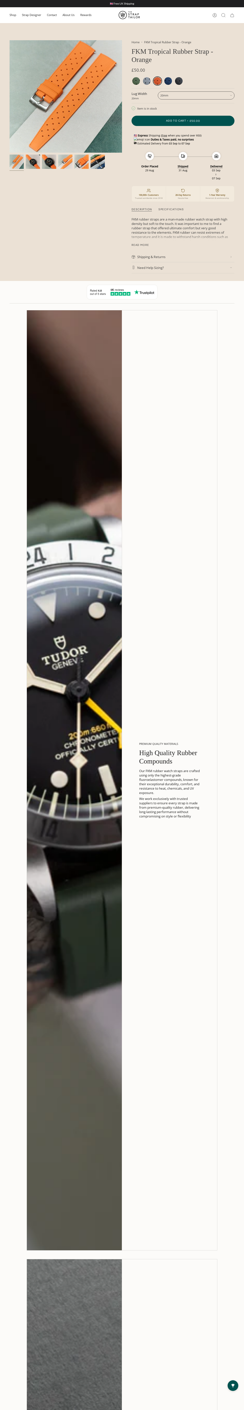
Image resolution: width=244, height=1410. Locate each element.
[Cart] (232, 15)
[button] (13, 15)
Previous (9, 96)
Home (136, 42)
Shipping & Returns (151, 257)
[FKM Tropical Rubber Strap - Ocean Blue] (168, 81)
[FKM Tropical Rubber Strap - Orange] (157, 81)
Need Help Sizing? (150, 267)
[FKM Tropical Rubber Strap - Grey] (146, 81)
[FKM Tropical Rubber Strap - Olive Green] (136, 81)
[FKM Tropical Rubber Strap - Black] (178, 81)
